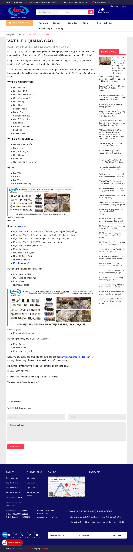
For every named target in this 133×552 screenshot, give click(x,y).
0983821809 (105, 2)
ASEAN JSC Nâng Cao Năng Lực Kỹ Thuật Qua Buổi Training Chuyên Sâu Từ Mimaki (112, 97)
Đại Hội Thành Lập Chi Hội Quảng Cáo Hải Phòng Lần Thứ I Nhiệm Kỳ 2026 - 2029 (112, 79)
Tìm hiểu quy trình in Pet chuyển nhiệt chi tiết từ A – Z (110, 264)
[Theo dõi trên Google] (23, 535)
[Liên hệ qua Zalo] (5, 535)
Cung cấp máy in (13, 478)
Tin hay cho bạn (109, 52)
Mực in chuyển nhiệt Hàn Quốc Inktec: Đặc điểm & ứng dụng (111, 161)
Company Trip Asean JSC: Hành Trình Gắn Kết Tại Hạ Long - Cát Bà (112, 88)
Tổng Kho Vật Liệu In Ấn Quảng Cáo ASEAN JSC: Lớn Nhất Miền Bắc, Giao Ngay (112, 114)
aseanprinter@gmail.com (78, 2)
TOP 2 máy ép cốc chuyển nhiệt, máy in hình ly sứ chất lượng (110, 235)
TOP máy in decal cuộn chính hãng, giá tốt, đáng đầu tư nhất (111, 189)
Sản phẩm (31, 478)
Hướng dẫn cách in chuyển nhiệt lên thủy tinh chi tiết (110, 168)
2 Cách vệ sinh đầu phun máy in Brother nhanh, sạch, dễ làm (112, 257)
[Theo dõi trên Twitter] (9, 535)
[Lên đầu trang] (128, 540)
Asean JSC (27, 548)
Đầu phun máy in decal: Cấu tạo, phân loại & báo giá (110, 145)
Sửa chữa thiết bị (13, 493)
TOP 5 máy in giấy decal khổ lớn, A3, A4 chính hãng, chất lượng (111, 211)
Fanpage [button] (94, 472)
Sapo (46, 548)
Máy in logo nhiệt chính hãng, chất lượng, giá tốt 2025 (111, 279)
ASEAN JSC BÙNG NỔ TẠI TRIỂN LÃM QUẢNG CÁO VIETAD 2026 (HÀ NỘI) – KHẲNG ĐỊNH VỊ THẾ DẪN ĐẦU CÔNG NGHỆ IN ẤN (112, 134)
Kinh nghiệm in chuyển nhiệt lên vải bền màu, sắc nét (112, 250)
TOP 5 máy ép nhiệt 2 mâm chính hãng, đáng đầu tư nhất (111, 220)
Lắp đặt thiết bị (12, 483)
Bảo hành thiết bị (13, 488)
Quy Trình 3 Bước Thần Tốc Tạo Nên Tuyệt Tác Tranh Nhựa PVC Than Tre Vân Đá (112, 123)
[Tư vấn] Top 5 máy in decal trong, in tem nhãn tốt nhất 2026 (112, 182)
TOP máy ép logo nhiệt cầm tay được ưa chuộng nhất (112, 227)
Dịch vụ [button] (10, 472)
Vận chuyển (32, 488)
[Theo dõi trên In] (30, 535)
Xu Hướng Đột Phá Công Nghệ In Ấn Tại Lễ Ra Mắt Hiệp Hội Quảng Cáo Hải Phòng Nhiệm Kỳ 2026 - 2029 (118, 65)
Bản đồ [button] (52, 472)
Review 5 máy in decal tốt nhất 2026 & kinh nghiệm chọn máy (111, 175)
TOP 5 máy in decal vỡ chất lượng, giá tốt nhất (110, 105)
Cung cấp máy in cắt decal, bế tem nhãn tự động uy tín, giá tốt (112, 203)
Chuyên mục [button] (34, 472)
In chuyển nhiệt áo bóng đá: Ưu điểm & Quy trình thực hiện (112, 271)
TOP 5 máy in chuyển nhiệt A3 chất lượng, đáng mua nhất (111, 293)
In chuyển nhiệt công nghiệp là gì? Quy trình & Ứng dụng (111, 286)
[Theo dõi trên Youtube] (37, 535)
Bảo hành (31, 483)
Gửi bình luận (15, 447)
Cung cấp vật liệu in (14, 498)
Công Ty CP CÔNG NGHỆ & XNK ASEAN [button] (90, 511)
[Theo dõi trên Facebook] (16, 535)
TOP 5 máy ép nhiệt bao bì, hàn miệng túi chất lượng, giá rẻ (112, 243)
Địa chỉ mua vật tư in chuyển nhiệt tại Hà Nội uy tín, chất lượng (110, 301)
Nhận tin (115, 535)
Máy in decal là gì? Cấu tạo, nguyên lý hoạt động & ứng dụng (110, 153)
